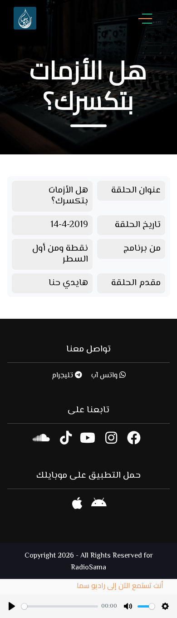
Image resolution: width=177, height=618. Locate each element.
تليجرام (63, 375)
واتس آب (105, 375)
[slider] (59, 606)
